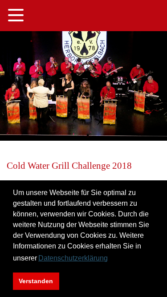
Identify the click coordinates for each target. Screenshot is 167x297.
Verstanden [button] (36, 281)
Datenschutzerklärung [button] (73, 258)
